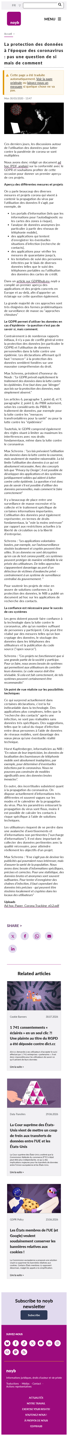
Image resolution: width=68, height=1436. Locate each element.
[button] (12, 936)
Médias (25, 1383)
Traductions (12, 1383)
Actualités (36, 1397)
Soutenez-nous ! (36, 1414)
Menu (49, 19)
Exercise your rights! (36, 1409)
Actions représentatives (19, 1386)
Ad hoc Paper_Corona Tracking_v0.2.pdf (31, 905)
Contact (36, 1383)
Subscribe (34, 1315)
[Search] (59, 5)
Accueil (8, 33)
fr (14, 5)
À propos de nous (36, 1420)
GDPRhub (36, 1426)
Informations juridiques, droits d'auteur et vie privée (34, 1377)
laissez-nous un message (29, 84)
